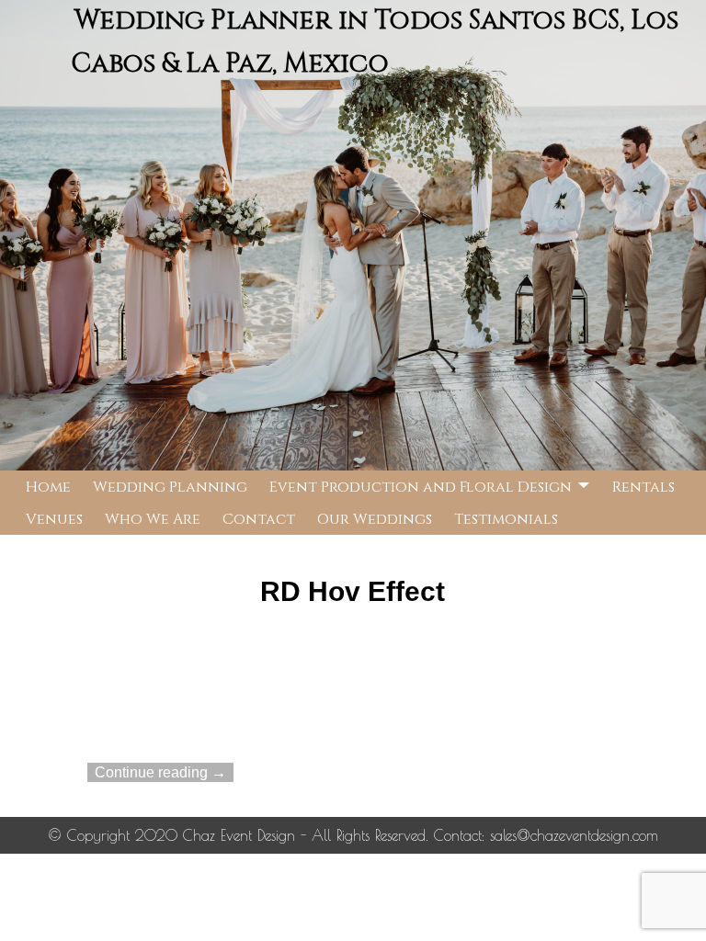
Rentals (643, 487)
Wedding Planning (170, 487)
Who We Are (152, 519)
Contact (258, 519)
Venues (54, 519)
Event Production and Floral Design (420, 487)
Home (48, 487)
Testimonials (506, 519)
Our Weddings (374, 519)
